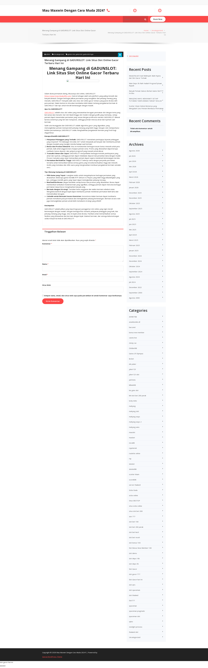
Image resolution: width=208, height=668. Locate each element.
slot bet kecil (134, 532)
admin (48, 54)
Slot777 (132, 600)
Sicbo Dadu (133, 490)
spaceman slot (134, 616)
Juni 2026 (132, 161)
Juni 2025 (132, 224)
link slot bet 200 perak (137, 395)
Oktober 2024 (134, 266)
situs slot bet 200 (136, 511)
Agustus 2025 (134, 214)
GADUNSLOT (50, 112)
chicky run (132, 343)
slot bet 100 (133, 522)
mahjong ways (134, 417)
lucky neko (133, 401)
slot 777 (132, 516)
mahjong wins (134, 427)
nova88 (132, 443)
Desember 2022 (135, 287)
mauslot (132, 432)
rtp (130, 459)
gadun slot (71, 54)
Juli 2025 (132, 219)
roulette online (134, 453)
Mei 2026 (132, 166)
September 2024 (135, 271)
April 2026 (133, 172)
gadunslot (79, 54)
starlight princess (135, 627)
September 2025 (135, 208)
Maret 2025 (133, 240)
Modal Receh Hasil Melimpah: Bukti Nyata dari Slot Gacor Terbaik (145, 77)
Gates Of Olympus (136, 353)
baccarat (132, 327)
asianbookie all (134, 322)
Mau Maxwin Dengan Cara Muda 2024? (73, 10)
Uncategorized (157, 30)
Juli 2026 (132, 156)
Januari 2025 (133, 250)
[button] (145, 19)
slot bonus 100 (135, 543)
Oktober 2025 (134, 203)
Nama (45, 264)
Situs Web (46, 285)
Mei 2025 (132, 229)
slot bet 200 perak (136, 527)
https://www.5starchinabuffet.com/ (58, 96)
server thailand (135, 485)
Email (45, 274)
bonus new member (136, 332)
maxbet (132, 437)
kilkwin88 (132, 385)
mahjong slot (134, 411)
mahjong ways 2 (135, 422)
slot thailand (133, 595)
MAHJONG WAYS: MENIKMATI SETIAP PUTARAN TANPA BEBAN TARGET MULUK (145, 99)
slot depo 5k (134, 564)
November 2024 (135, 261)
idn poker (132, 364)
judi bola (132, 380)
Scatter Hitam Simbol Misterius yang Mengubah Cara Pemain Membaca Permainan (146, 107)
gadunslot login (88, 54)
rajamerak (133, 448)
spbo (131, 621)
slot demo (133, 553)
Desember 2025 (135, 193)
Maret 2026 (133, 177)
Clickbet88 (133, 348)
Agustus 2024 (134, 277)
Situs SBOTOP (134, 501)
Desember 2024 (135, 256)
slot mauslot (133, 56)
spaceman (133, 606)
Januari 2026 (133, 187)
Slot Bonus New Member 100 (140, 548)
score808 (132, 480)
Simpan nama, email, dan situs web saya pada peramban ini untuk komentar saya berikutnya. (83, 295)
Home (146, 30)
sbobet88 (133, 469)
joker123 (132, 369)
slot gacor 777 (134, 574)
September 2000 (135, 293)
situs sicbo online (135, 506)
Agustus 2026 (134, 151)
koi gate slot (134, 390)
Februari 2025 (134, 245)
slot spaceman (134, 590)
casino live (133, 338)
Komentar (47, 244)
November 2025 (135, 198)
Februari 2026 (134, 182)
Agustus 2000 (134, 298)
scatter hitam (134, 474)
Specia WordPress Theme (52, 657)
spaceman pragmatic (137, 611)
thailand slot (133, 632)
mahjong (132, 406)
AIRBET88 (133, 317)
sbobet (132, 464)
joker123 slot (134, 374)
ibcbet (131, 359)
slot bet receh (134, 537)
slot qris (132, 585)
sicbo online (133, 495)
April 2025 (133, 235)
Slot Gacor (133, 569)
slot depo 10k (134, 558)
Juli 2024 (132, 282)
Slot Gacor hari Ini (135, 579)
